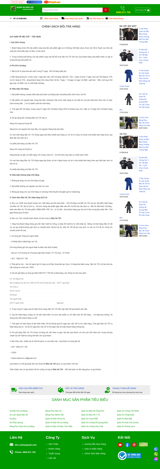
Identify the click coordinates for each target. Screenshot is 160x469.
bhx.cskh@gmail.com (26, 445)
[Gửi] (106, 10)
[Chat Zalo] (156, 449)
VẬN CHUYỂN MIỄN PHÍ (30, 388)
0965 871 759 (29, 452)
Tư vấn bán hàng (36, 2)
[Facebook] (127, 445)
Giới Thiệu (53, 444)
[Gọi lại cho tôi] (156, 454)
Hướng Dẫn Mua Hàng (95, 444)
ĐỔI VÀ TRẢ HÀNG (74, 388)
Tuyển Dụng (54, 453)
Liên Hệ (52, 458)
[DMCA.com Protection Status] (143, 444)
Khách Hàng (54, 449)
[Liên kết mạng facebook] (156, 459)
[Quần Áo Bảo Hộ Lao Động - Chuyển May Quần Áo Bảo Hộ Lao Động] (24, 10)
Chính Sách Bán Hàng (94, 453)
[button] (142, 10)
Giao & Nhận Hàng (93, 449)
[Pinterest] (134, 445)
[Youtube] (120, 445)
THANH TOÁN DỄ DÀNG (124, 388)
